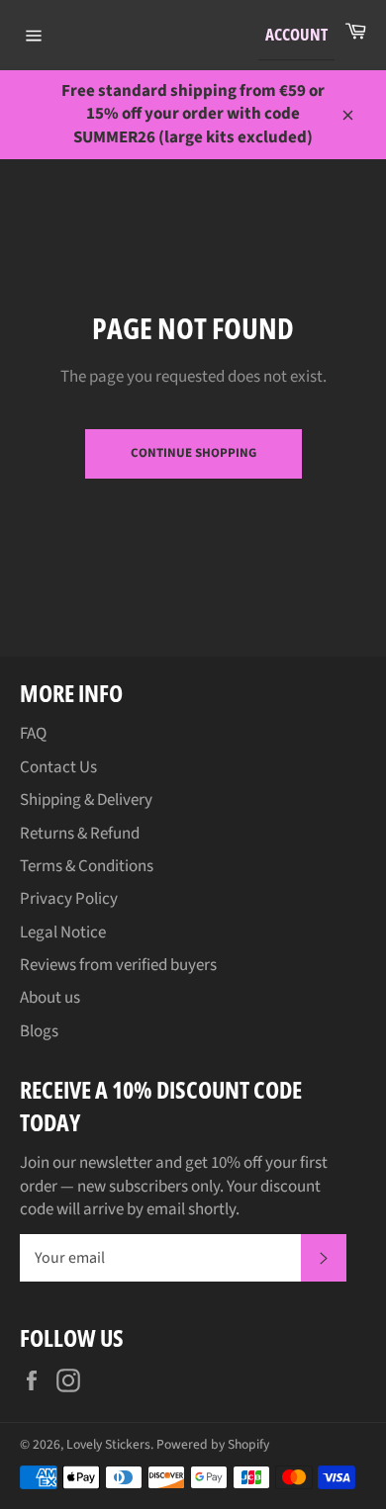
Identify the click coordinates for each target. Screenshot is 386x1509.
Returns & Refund (80, 833)
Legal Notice (63, 932)
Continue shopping (193, 453)
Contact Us (58, 767)
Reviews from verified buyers (118, 965)
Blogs (39, 1031)
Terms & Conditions (86, 866)
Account (296, 34)
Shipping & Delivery (86, 800)
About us (50, 998)
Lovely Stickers (108, 1444)
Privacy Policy (69, 899)
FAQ (33, 734)
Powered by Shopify (212, 1444)
